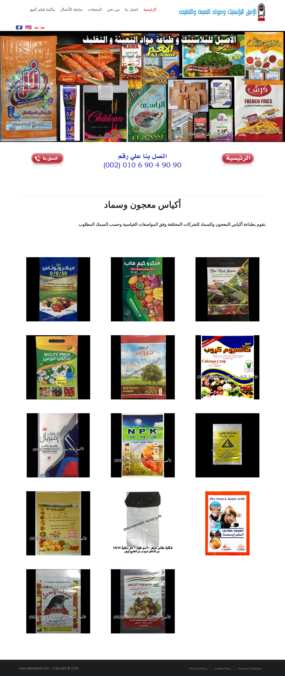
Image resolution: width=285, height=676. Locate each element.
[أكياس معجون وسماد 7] (58, 445)
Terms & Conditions (250, 668)
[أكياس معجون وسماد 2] (142, 289)
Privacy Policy (198, 668)
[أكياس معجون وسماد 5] (142, 367)
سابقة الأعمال (71, 9)
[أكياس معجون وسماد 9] (227, 445)
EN (42, 28)
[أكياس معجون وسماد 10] (58, 523)
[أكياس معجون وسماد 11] (142, 523)
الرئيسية (149, 9)
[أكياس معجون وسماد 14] (142, 601)
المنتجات (95, 9)
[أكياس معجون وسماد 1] (58, 289)
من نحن (113, 9)
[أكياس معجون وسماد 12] (227, 523)
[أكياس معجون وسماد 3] (227, 289)
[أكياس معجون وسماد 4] (58, 367)
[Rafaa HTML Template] (216, 12)
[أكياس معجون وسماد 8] (142, 445)
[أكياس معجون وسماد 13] (58, 601)
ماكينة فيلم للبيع (42, 9)
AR (36, 28)
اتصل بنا (131, 9)
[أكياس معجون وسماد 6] (227, 367)
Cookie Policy (222, 668)
